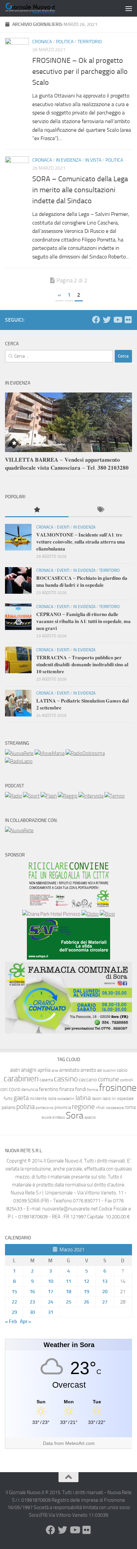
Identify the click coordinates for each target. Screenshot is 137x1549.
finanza (66, 1089)
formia (92, 1089)
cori (4, 1089)
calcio (122, 1070)
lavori (96, 1098)
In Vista (93, 160)
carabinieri (21, 1078)
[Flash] (49, 796)
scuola (46, 1117)
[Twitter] (107, 320)
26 (86, 1302)
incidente (38, 1098)
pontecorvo (45, 1107)
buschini (109, 1070)
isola (52, 1098)
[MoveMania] (50, 753)
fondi (80, 1089)
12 (86, 1281)
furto (8, 1098)
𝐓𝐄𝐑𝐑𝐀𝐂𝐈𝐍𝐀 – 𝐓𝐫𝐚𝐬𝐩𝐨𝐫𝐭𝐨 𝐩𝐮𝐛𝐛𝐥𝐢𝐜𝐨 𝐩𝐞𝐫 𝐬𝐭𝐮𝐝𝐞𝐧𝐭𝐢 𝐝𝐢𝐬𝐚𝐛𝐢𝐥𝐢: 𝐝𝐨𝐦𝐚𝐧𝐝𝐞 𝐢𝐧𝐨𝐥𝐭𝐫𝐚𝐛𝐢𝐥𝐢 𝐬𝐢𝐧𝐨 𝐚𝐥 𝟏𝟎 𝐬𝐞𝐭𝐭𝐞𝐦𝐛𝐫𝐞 (82, 665)
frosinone (118, 1088)
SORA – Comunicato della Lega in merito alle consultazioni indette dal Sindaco (80, 190)
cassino (66, 1078)
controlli (126, 1080)
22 (14, 1302)
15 (14, 1292)
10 (50, 1281)
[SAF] (68, 958)
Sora (74, 1115)
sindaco (58, 1117)
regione (83, 1106)
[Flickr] (128, 320)
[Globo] (90, 914)
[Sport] (31, 796)
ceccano (88, 1079)
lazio (106, 1098)
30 (32, 1312)
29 (14, 1312)
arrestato (69, 1070)
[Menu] (128, 8)
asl (99, 1070)
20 (104, 1292)
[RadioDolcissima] (85, 753)
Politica (64, 42)
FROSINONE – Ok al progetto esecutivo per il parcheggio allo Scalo (80, 71)
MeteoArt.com (80, 1443)
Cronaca (42, 42)
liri (114, 1098)
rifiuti (100, 1107)
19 (86, 1292)
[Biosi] (107, 914)
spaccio (90, 1117)
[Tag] (100, 510)
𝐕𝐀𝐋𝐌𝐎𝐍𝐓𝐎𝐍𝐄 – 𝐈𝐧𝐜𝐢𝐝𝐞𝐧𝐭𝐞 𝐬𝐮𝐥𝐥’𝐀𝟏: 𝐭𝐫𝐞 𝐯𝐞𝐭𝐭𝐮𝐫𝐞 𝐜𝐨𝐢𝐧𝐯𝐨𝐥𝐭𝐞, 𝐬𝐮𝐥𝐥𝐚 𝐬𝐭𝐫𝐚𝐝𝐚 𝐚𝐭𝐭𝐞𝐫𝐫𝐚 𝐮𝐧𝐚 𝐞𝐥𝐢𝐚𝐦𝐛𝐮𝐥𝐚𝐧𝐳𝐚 (80, 542)
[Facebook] (96, 320)
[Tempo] (114, 796)
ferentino (48, 1089)
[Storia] (90, 796)
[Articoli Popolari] (36, 510)
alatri (15, 1070)
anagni (29, 1069)
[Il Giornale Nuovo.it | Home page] (39, 8)
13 (104, 1281)
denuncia (29, 1089)
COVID (14, 1089)
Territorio (89, 42)
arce (55, 1070)
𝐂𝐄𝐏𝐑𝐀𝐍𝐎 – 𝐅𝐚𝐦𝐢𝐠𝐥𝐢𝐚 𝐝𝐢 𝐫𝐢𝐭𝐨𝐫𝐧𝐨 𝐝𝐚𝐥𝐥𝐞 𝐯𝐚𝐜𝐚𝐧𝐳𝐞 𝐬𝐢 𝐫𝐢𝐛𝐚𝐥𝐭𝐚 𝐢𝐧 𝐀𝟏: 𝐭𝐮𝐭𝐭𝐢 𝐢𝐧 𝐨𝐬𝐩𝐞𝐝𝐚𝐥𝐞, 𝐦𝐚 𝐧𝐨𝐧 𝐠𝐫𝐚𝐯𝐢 (83, 621)
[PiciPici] (68, 906)
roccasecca (115, 1107)
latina (83, 1098)
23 (32, 1302)
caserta (46, 1079)
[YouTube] (117, 320)
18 (68, 1292)
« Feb (11, 1321)
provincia (63, 1107)
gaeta (21, 1098)
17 (50, 1292)
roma (130, 1107)
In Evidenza (68, 160)
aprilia (44, 1070)
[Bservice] (68, 1032)
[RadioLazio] (19, 761)
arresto (88, 1070)
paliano (8, 1107)
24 (50, 1302)
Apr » (25, 1321)
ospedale (125, 1098)
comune (108, 1079)
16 (32, 1292)
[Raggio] (67, 796)
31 (50, 1312)
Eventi (63, 527)
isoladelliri (65, 1098)
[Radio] (13, 796)
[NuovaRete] (19, 753)
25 (68, 1302)
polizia (25, 1107)
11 (68, 1281)
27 (104, 1302)
